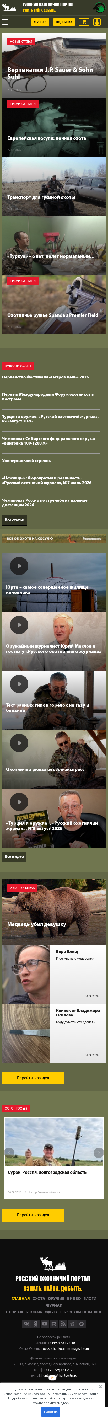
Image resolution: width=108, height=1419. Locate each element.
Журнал (40, 22)
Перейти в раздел (33, 1078)
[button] (51, 1396)
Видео (74, 1299)
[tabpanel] (54, 1158)
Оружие (56, 1299)
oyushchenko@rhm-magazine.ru (66, 1349)
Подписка (64, 22)
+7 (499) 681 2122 (61, 1370)
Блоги (89, 1299)
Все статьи (15, 520)
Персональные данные (81, 1312)
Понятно (51, 1412)
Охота (39, 1299)
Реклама (34, 1312)
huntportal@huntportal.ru (59, 1375)
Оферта (51, 1312)
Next (99, 1153)
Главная (21, 1299)
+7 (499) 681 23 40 (61, 1343)
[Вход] (97, 22)
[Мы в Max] (81, 1327)
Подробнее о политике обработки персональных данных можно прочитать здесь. (51, 1400)
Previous (9, 1153)
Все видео (14, 857)
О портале (15, 1312)
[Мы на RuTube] (54, 1327)
